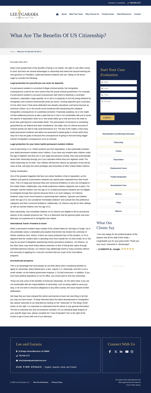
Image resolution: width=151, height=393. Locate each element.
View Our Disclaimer (40, 382)
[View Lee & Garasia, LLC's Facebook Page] (110, 352)
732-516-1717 (135, 3)
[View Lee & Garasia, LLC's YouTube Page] (126, 352)
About (64, 14)
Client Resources (124, 14)
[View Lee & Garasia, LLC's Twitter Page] (116, 352)
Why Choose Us (92, 14)
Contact (137, 14)
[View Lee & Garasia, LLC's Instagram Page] (132, 352)
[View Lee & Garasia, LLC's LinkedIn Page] (121, 352)
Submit (107, 118)
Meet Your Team (76, 14)
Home (57, 14)
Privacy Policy (57, 382)
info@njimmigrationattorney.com (32, 360)
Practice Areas (108, 14)
